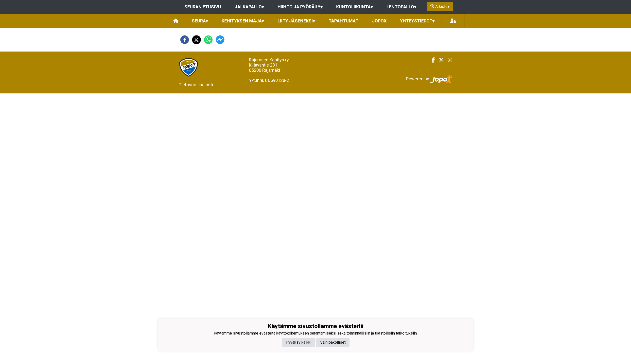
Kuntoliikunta (354, 6)
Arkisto (442, 6)
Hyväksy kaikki (298, 342)
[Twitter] (439, 60)
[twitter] (196, 39)
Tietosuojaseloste (196, 84)
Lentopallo (401, 6)
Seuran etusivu (202, 6)
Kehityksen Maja (243, 20)
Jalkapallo (249, 6)
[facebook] (184, 39)
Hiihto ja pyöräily (300, 6)
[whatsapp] (208, 39)
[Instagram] (448, 60)
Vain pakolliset (333, 342)
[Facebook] (431, 60)
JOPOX (379, 20)
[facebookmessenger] (220, 39)
